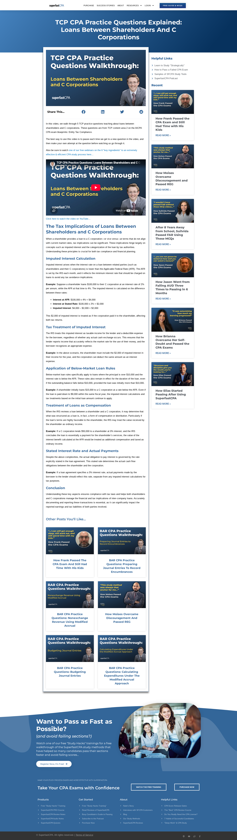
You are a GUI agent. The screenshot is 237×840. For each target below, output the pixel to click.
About (120, 5)
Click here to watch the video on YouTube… (68, 218)
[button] (83, 111)
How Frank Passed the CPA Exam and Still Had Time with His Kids (70, 564)
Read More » (163, 135)
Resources (133, 5)
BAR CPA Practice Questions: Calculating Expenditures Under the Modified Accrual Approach (122, 675)
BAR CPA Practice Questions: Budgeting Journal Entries (70, 671)
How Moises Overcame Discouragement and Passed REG (121, 617)
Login (148, 5)
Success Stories (106, 5)
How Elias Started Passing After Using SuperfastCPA (171, 394)
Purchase (89, 5)
